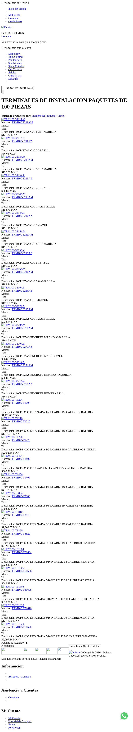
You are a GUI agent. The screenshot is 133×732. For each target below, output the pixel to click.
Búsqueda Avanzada (19, 676)
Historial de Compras (20, 721)
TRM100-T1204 (21, 402)
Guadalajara (14, 75)
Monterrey (14, 53)
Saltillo (12, 72)
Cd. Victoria (15, 69)
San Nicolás (14, 63)
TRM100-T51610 (22, 608)
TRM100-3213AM (22, 159)
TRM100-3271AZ (22, 384)
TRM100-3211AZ (22, 141)
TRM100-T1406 (21, 477)
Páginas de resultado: (12, 642)
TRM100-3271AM (22, 365)
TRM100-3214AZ (22, 215)
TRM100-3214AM (22, 197)
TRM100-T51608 (22, 589)
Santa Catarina (16, 66)
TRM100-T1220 (21, 440)
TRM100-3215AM (22, 234)
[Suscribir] (70, 650)
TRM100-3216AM (22, 271)
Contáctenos (15, 21)
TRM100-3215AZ (22, 253)
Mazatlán (13, 78)
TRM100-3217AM (22, 309)
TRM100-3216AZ (22, 290)
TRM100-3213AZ (22, 178)
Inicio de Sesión (17, 8)
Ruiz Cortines (15, 56)
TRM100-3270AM (22, 328)
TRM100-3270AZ (22, 346)
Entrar (11, 724)
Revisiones (14, 727)
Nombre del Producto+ (44, 115)
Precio (61, 115)
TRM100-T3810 (21, 514)
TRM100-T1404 (21, 458)
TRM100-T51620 (22, 627)
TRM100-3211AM (22, 122)
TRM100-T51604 (22, 552)
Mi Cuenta (14, 14)
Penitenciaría (15, 59)
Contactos (13, 697)
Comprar (13, 18)
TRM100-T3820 (21, 533)
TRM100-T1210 (21, 421)
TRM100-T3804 (21, 496)
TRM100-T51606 (22, 571)
